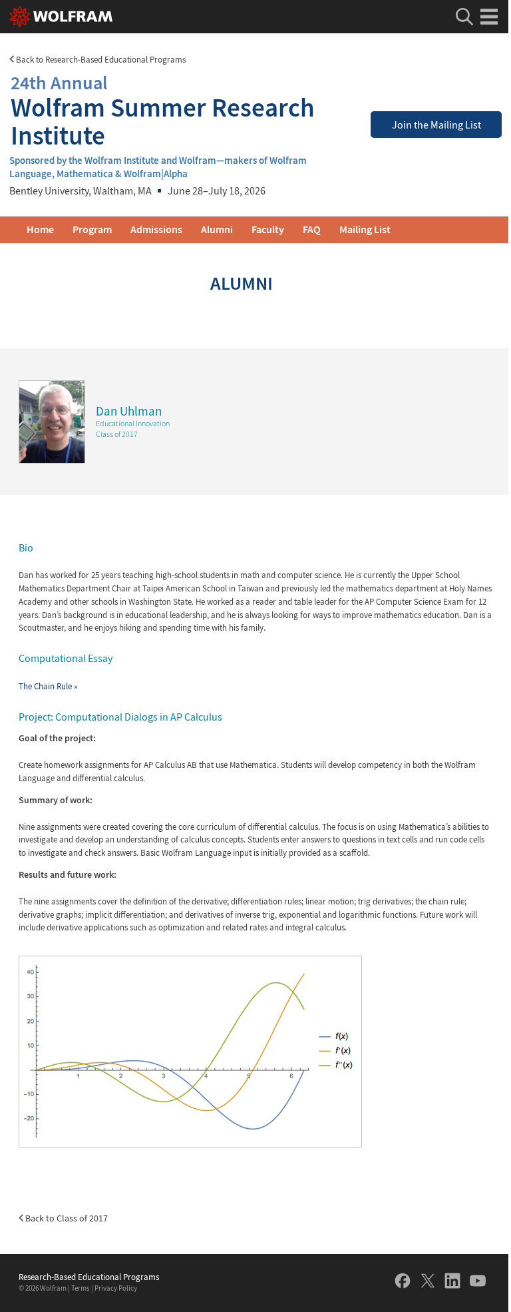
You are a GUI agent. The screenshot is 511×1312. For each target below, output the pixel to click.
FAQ (312, 229)
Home (40, 229)
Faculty (268, 229)
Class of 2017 (117, 434)
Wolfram (53, 1288)
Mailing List (365, 229)
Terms (80, 1288)
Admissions (156, 229)
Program (92, 229)
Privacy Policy (115, 1288)
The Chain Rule (48, 686)
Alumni (217, 229)
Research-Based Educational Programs (89, 1277)
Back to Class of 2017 (65, 1218)
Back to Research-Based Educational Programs (100, 59)
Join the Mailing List (436, 125)
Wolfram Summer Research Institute (163, 110)
